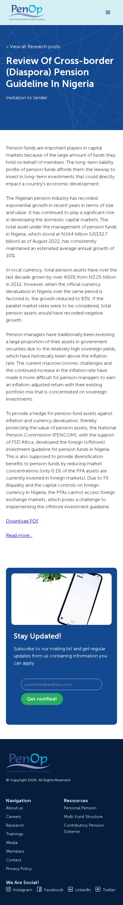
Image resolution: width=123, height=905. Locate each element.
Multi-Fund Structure (83, 816)
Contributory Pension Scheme (84, 828)
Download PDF (22, 521)
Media (12, 842)
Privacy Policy (19, 868)
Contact (13, 860)
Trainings (14, 834)
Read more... (19, 535)
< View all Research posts (33, 46)
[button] (108, 13)
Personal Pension (80, 808)
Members (15, 851)
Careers (13, 816)
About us (14, 808)
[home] (25, 12)
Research (15, 825)
